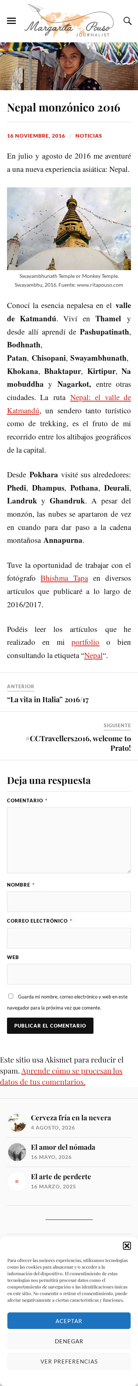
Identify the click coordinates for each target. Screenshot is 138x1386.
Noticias (88, 135)
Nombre (21, 885)
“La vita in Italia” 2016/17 (48, 699)
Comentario (27, 800)
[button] (127, 1245)
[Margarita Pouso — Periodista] (69, 21)
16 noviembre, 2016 (36, 135)
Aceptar (69, 1321)
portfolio (85, 642)
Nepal (93, 655)
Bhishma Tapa (64, 578)
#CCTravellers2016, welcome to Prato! (78, 743)
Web (13, 957)
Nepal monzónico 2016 (63, 107)
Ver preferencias (69, 1361)
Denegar (69, 1341)
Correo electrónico (39, 921)
